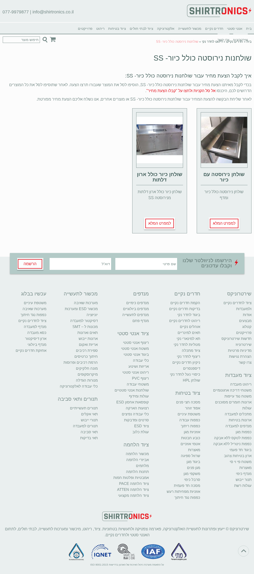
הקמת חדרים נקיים (185, 303)
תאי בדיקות (89, 438)
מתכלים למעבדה (238, 414)
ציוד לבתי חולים (141, 29)
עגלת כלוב (140, 432)
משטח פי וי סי (241, 462)
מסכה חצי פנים (188, 402)
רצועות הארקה (137, 408)
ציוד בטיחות (117, 29)
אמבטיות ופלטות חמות (131, 477)
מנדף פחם (140, 321)
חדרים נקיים (214, 29)
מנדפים (141, 293)
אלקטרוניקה (165, 29)
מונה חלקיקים (87, 368)
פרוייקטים (85, 29)
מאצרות (245, 468)
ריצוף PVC (140, 378)
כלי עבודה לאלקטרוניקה (79, 386)
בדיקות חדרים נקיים (184, 309)
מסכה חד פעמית (187, 485)
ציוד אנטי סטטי (133, 333)
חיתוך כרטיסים (86, 356)
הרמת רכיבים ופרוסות (81, 362)
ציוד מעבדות (238, 375)
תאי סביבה (89, 432)
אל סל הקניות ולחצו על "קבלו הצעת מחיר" (181, 91)
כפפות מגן (244, 432)
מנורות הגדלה (87, 380)
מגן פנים (193, 468)
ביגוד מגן (193, 462)
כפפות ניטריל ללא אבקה (232, 444)
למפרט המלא (224, 223)
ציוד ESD (141, 426)
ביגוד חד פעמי (240, 450)
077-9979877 (15, 11)
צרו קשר (245, 362)
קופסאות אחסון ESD (132, 402)
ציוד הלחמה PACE (134, 483)
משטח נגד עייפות (238, 396)
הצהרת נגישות (240, 356)
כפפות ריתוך (190, 426)
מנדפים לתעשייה (135, 315)
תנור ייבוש (244, 479)
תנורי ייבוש (89, 420)
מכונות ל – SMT (85, 326)
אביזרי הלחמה (137, 460)
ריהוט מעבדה (241, 384)
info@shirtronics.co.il (53, 11)
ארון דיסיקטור (35, 338)
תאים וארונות (87, 332)
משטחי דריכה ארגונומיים (232, 390)
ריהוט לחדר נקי (212, 41)
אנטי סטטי (234, 29)
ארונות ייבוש (88, 338)
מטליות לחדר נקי (187, 344)
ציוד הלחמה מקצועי (133, 495)
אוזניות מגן (192, 432)
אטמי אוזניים (190, 444)
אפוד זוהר (192, 408)
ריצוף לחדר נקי (188, 356)
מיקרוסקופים (88, 374)
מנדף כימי (244, 473)
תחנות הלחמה (137, 471)
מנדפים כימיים (137, 303)
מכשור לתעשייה (189, 29)
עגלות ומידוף (139, 396)
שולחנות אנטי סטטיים (132, 390)
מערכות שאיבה (86, 303)
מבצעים (245, 321)
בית (249, 29)
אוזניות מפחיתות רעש (183, 491)
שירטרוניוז (244, 344)
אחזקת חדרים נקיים (31, 350)
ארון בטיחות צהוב (238, 456)
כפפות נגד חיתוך (187, 497)
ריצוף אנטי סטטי (136, 342)
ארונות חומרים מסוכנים (233, 402)
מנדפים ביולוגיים (136, 309)
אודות (247, 315)
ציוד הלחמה (136, 444)
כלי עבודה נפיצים (135, 414)
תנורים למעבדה (85, 426)
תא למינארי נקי (188, 338)
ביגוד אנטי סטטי (136, 354)
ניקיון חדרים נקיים (186, 362)
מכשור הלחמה (137, 454)
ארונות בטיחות (240, 420)
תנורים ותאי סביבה (78, 399)
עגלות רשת (243, 485)
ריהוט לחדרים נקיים (184, 321)
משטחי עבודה (138, 384)
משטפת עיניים (189, 414)
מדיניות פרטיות (240, 350)
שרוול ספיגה (190, 456)
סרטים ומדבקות (136, 420)
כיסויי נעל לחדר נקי (185, 374)
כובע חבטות (190, 438)
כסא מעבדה (36, 332)
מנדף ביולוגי (37, 344)
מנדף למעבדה (35, 326)
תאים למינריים (189, 332)
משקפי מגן (192, 473)
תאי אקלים (89, 414)
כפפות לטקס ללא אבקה (233, 438)
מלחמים (142, 466)
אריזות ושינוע (138, 366)
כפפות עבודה (189, 420)
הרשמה (30, 264)
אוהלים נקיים (190, 326)
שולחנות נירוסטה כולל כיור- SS (203, 58)
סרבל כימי (192, 479)
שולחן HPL (191, 380)
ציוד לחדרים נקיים (32, 321)
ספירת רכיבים (87, 350)
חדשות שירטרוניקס (237, 338)
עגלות (247, 408)
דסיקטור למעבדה (84, 321)
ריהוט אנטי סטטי (135, 372)
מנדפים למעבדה (238, 426)
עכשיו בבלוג (33, 293)
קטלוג (247, 326)
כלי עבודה (141, 360)
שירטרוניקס (239, 293)
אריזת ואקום (88, 344)
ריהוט (100, 29)
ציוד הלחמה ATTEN (133, 489)
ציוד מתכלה (191, 350)
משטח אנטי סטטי (135, 348)
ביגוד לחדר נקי (188, 315)
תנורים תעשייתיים (84, 408)
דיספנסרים (191, 368)
